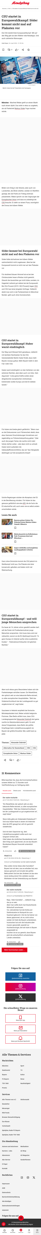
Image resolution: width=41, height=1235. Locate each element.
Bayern (4, 1074)
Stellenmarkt (24, 1099)
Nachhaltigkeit (25, 1083)
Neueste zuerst (7, 790)
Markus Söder (20, 108)
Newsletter (5, 1104)
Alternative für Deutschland (13, 748)
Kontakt (4, 1168)
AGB (3, 1188)
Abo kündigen (6, 1201)
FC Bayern (5, 1079)
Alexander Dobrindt (24, 719)
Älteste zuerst (17, 790)
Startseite (4, 8)
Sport (22, 1066)
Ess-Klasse (5, 1121)
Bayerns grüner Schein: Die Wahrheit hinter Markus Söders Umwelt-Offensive (25, 522)
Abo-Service (6, 1160)
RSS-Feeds (5, 1113)
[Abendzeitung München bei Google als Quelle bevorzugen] (28, 50)
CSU (3, 203)
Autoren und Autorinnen (10, 1146)
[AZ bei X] (34, 1177)
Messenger (6, 1108)
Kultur (22, 1074)
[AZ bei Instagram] (28, 1177)
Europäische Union (10, 753)
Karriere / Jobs (7, 1151)
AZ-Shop (23, 1151)
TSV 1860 (5, 1083)
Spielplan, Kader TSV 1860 (11, 1135)
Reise (22, 1079)
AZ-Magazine (24, 1155)
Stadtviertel (6, 1070)
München (5, 1066)
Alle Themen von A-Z (9, 1099)
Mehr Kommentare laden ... (14, 950)
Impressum (6, 1184)
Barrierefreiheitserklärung (11, 1197)
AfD (24, 503)
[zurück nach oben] (21, 1218)
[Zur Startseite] (20, 5)
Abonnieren (6, 1155)
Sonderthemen (25, 1160)
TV (21, 1070)
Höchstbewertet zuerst (29, 790)
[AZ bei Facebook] (21, 1177)
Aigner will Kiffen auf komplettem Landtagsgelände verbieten (26, 549)
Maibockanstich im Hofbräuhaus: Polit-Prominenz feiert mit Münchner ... (26, 536)
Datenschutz (6, 1192)
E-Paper (4, 1164)
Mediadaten (24, 1146)
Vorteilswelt (6, 1126)
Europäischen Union (9, 200)
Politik (9, 8)
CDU (36, 286)
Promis (4, 1088)
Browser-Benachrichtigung (11, 1117)
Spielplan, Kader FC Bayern (11, 1130)
